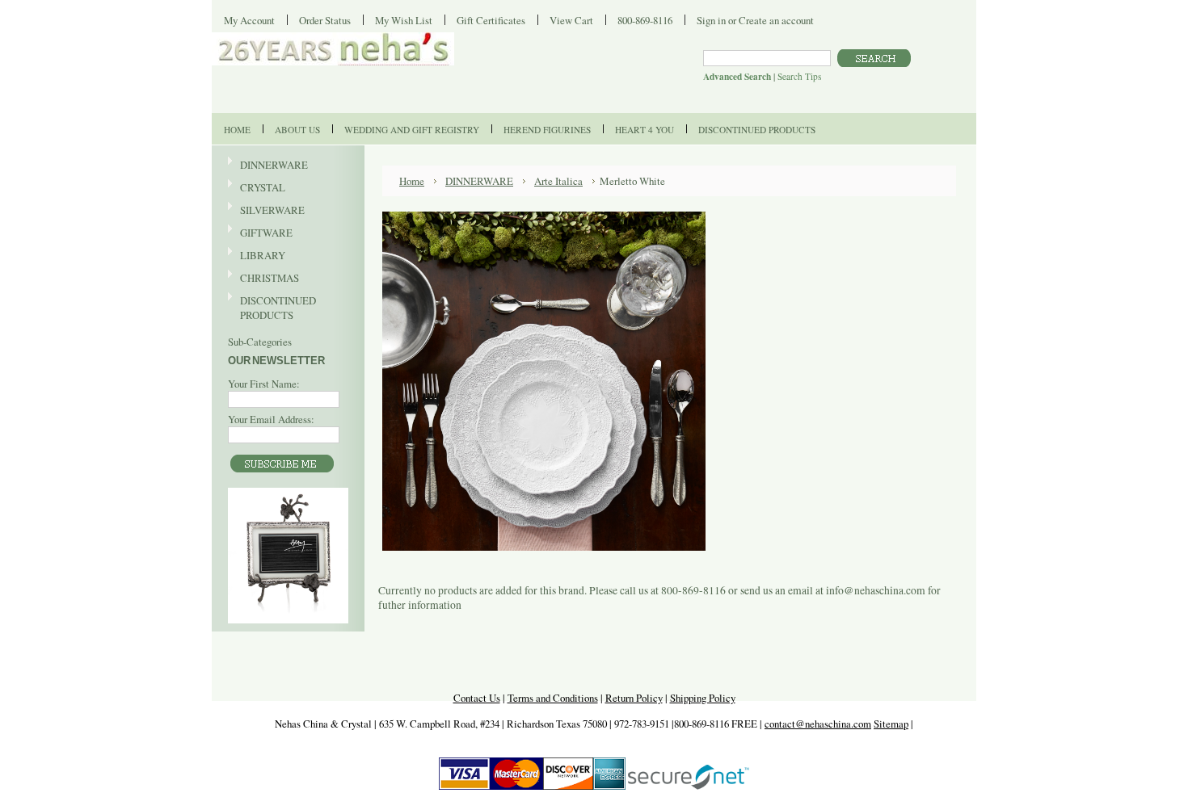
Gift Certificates (491, 20)
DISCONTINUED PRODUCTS (272, 307)
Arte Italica (558, 181)
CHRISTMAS (263, 279)
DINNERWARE (268, 165)
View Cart (571, 20)
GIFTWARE (260, 233)
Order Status (325, 20)
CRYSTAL (256, 188)
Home (411, 181)
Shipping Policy (702, 697)
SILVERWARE (266, 211)
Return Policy (634, 697)
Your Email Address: (271, 419)
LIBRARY (262, 255)
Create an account (776, 20)
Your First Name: (264, 383)
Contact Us (476, 697)
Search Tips (799, 76)
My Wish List (403, 20)
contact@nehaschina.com (818, 723)
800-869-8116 (644, 20)
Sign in (711, 20)
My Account (249, 20)
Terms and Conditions (553, 697)
